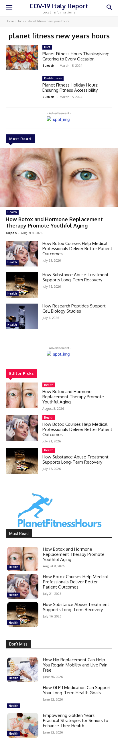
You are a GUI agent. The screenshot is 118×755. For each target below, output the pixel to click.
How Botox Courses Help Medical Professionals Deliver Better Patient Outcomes (77, 248)
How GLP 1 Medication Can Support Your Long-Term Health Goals (77, 690)
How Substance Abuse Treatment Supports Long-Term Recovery (75, 277)
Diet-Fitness (53, 78)
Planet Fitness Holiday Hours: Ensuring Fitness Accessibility (70, 87)
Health (12, 212)
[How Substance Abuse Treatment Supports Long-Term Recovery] (22, 285)
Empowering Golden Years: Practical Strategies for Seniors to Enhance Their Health (75, 720)
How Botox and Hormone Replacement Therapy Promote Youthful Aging (54, 222)
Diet (47, 47)
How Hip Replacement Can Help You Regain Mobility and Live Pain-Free (76, 665)
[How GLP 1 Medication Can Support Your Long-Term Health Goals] (22, 697)
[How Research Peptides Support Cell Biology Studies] (22, 316)
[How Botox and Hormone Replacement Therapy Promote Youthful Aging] (59, 177)
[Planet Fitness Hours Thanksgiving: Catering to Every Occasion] (22, 57)
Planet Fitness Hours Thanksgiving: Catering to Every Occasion (75, 56)
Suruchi (49, 65)
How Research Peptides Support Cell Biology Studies (74, 308)
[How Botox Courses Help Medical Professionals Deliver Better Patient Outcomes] (22, 253)
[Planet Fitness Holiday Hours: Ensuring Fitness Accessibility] (22, 88)
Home (10, 21)
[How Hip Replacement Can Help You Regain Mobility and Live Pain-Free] (22, 669)
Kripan (11, 233)
